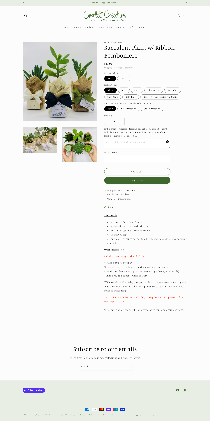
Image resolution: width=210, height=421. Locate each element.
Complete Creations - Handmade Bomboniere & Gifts (49, 415)
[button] (26, 15)
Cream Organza (152, 108)
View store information (119, 199)
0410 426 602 (177, 286)
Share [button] (110, 207)
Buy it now (137, 180)
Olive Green (154, 90)
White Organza (128, 108)
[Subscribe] (128, 366)
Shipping (108, 68)
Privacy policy (109, 415)
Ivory (110, 78)
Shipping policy (140, 415)
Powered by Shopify (78, 415)
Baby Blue (131, 97)
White (110, 90)
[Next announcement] (186, 3)
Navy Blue (172, 90)
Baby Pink (112, 97)
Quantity (108, 115)
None (110, 108)
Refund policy (94, 415)
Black (137, 90)
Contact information (157, 415)
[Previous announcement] (23, 3)
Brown (123, 78)
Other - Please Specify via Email (160, 97)
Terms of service (124, 415)
